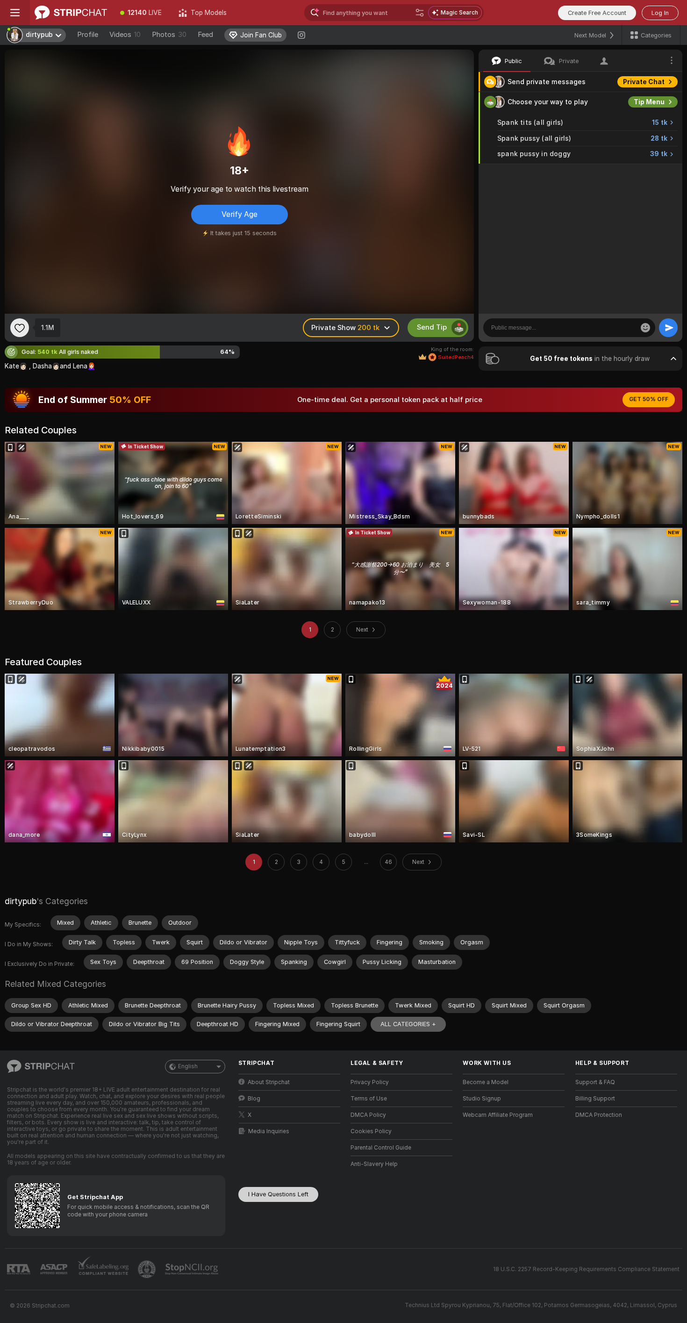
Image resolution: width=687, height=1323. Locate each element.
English (188, 1066)
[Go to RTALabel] (19, 1269)
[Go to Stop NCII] (192, 1269)
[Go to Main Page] (71, 12)
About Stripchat (269, 1082)
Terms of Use (369, 1098)
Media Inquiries (268, 1131)
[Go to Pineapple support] (147, 1269)
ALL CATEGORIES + (408, 1024)
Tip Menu (649, 102)
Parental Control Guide (381, 1147)
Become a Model (485, 1082)
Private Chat (644, 82)
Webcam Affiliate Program (498, 1115)
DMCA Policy (368, 1115)
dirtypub (20, 901)
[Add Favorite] (19, 327)
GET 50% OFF (648, 399)
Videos (125, 34)
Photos (169, 34)
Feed (205, 34)
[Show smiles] (645, 327)
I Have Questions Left (278, 1194)
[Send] (668, 327)
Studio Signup (482, 1098)
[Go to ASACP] (55, 1269)
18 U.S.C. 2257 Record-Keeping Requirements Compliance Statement (586, 1269)
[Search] (419, 12)
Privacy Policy (370, 1082)
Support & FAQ (595, 1082)
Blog (254, 1098)
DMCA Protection (598, 1115)
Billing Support (595, 1098)
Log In (660, 12)
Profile (87, 34)
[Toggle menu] (15, 12)
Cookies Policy (371, 1131)
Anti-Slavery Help (374, 1164)
